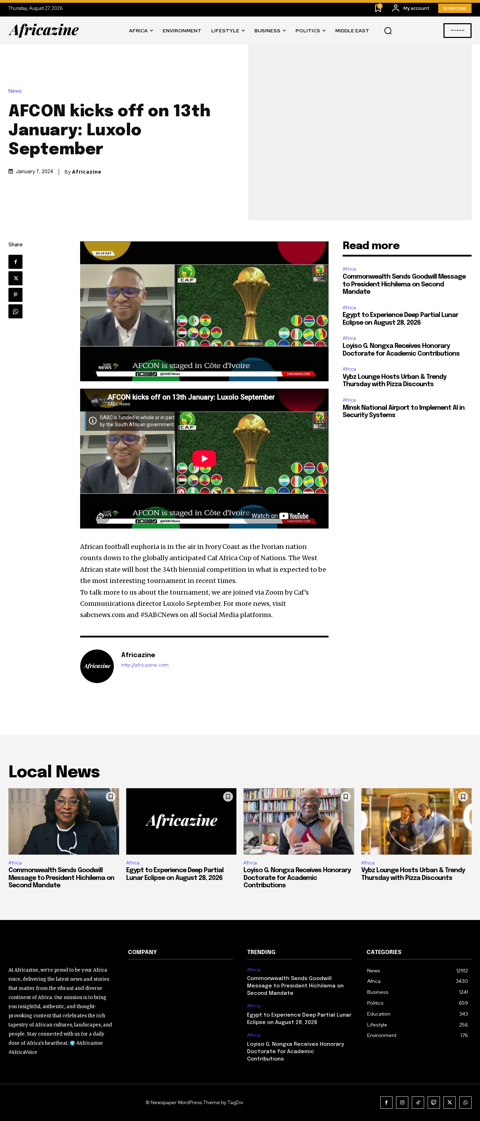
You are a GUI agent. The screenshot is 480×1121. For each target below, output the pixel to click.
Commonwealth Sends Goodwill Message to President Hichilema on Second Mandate (404, 284)
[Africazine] (97, 666)
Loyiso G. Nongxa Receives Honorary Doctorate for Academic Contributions (297, 878)
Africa (349, 269)
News (15, 91)
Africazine (87, 172)
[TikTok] (418, 1102)
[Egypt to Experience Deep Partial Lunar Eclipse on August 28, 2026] (181, 821)
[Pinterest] (15, 295)
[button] (388, 31)
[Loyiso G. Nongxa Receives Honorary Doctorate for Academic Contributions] (299, 821)
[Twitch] (434, 1102)
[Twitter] (15, 278)
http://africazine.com (145, 665)
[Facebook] (15, 262)
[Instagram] (402, 1102)
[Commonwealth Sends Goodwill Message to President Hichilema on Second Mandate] (63, 821)
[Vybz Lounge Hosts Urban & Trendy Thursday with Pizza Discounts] (416, 821)
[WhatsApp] (15, 311)
